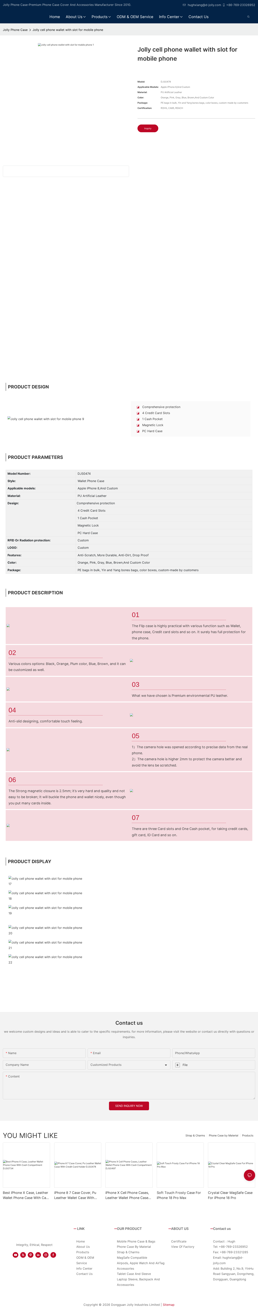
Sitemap (169, 1305)
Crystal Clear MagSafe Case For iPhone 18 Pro (230, 1195)
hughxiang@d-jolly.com (204, 5)
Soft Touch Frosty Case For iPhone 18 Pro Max (179, 1195)
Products (247, 1135)
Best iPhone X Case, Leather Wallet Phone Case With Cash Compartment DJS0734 (26, 1195)
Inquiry (147, 128)
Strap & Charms (195, 1135)
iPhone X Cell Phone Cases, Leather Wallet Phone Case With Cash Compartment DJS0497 (127, 1195)
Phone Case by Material (223, 1135)
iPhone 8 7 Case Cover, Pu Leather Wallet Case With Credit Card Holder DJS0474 (77, 1195)
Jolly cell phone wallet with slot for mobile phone (67, 30)
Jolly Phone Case (15, 30)
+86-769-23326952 (240, 5)
